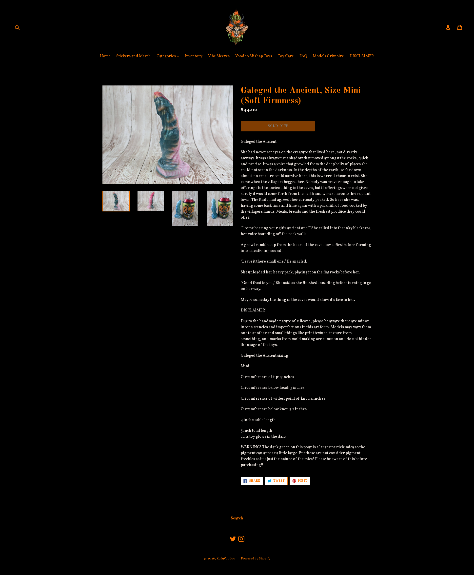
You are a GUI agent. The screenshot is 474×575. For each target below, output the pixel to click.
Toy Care (286, 56)
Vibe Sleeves (219, 56)
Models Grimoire (328, 56)
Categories (169, 56)
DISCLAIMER (362, 56)
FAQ (303, 56)
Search (237, 518)
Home (105, 56)
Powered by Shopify (255, 558)
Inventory (193, 56)
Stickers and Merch (133, 56)
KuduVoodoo (226, 558)
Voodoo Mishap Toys (253, 56)
